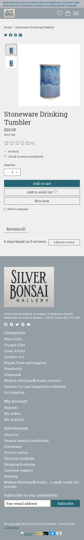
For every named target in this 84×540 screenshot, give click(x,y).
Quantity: (10, 165)
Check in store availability (25, 156)
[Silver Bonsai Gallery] (9, 13)
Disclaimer (13, 446)
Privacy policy (16, 452)
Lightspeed (11, 527)
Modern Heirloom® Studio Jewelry (32, 380)
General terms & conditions (26, 440)
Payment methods (19, 458)
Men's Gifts (13, 339)
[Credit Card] (59, 534)
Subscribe (65, 503)
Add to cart (42, 183)
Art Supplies (14, 392)
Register (11, 407)
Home (8, 27)
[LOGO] (27, 534)
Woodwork (13, 368)
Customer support (18, 470)
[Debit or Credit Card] (46, 534)
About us (11, 434)
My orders (12, 413)
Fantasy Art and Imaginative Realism (35, 386)
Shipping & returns (19, 464)
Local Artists (14, 351)
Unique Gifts (14, 345)
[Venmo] (52, 534)
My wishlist (14, 419)
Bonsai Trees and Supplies (25, 363)
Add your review (64, 242)
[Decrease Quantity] (8, 172)
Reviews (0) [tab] (16, 229)
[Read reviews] (17, 143)
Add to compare (17, 209)
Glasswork (12, 374)
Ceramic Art (14, 357)
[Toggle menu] (76, 13)
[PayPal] (39, 534)
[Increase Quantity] (16, 172)
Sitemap (11, 476)
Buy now (42, 201)
